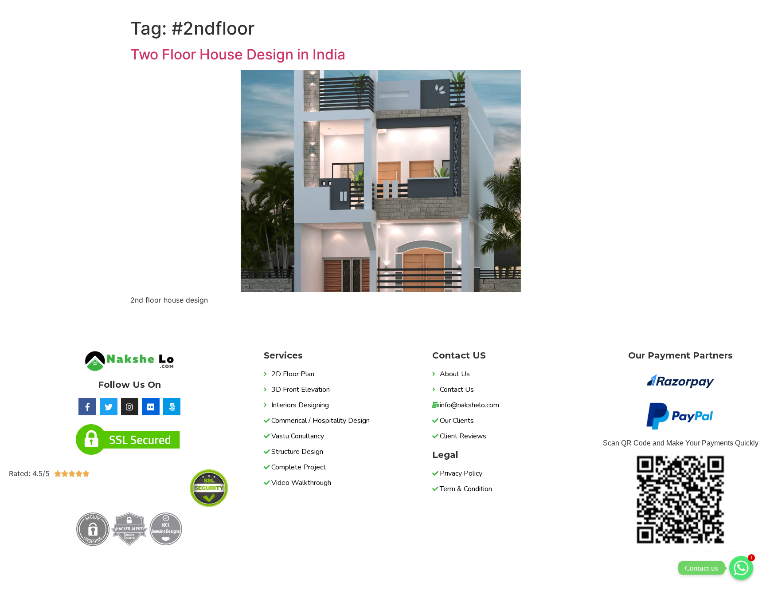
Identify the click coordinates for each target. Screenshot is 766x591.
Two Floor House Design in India (237, 54)
